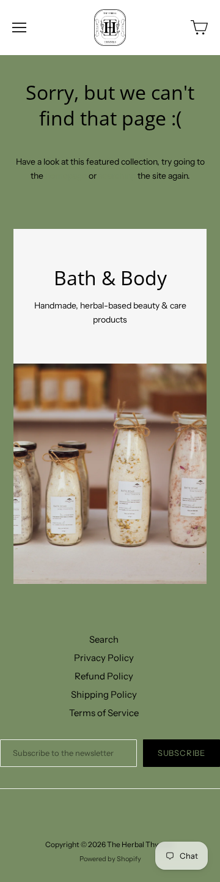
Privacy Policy (104, 657)
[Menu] (19, 27)
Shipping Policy (104, 694)
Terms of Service (104, 713)
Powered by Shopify (110, 858)
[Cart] (199, 27)
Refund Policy (104, 676)
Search (104, 639)
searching (117, 175)
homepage (66, 175)
